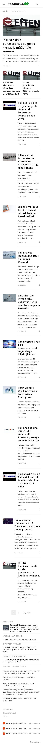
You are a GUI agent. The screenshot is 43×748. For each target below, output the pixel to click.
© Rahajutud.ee (35, 742)
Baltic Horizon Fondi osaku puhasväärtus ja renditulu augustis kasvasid (29, 302)
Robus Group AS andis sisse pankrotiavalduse (20, 639)
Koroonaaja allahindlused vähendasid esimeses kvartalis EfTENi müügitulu (11, 88)
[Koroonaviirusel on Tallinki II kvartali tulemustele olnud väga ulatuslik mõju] (9, 474)
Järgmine (26, 612)
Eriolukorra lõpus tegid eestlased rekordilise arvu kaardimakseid (28, 211)
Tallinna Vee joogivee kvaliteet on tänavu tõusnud (28, 257)
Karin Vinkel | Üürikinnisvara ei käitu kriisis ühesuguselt (28, 392)
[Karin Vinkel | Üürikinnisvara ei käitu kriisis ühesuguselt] (9, 388)
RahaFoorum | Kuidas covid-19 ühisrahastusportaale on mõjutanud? (27, 524)
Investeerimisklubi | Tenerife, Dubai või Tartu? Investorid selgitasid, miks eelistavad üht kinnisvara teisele (20, 649)
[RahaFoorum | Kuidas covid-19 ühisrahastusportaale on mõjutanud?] (8, 520)
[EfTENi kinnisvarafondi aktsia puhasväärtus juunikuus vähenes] (9, 563)
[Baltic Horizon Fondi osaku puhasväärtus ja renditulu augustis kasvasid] (9, 295)
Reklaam (5, 716)
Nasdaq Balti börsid (12, 636)
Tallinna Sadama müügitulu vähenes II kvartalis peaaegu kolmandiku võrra (28, 434)
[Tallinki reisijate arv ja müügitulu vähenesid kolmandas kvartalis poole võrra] (9, 103)
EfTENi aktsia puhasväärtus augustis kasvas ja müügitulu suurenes (19, 45)
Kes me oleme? (8, 710)
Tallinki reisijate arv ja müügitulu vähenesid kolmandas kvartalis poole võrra (28, 110)
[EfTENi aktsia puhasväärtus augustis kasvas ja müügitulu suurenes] (21, 16)
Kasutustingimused (9, 713)
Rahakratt (8, 621)
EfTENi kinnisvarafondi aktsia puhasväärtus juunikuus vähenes (29, 569)
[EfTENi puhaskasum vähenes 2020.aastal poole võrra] (31, 71)
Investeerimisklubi (12, 644)
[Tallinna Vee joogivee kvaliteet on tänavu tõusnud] (9, 252)
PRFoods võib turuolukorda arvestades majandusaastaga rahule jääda (28, 161)
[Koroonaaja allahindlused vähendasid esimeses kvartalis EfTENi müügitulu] (11, 71)
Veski (5, 698)
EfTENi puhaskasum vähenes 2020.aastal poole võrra (31, 88)
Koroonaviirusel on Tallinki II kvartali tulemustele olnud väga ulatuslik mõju (29, 480)
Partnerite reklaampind (14, 656)
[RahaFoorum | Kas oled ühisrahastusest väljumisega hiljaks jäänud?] (9, 342)
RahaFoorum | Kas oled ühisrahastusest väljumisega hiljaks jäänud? (29, 348)
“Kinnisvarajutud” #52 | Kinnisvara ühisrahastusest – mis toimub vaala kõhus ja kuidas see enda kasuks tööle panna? (21, 692)
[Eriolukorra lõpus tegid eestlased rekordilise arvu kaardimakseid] (9, 207)
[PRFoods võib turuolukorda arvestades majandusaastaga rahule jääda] (9, 155)
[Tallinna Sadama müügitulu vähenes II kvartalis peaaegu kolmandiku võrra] (9, 428)
